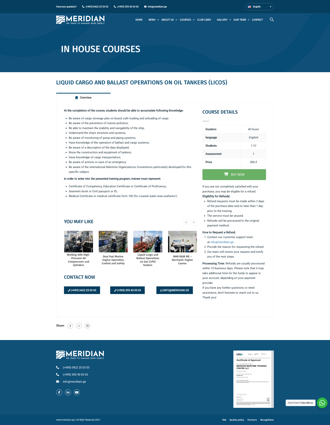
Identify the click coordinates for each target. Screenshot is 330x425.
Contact (257, 19)
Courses (185, 19)
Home (138, 19)
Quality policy (237, 420)
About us (168, 19)
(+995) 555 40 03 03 (128, 6)
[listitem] (234, 242)
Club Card (204, 19)
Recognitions (267, 420)
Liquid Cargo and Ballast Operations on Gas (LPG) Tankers (147, 260)
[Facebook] (70, 326)
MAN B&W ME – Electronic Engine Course (182, 260)
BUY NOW (237, 174)
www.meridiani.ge (65, 420)
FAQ (224, 420)
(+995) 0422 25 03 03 (97, 6)
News (152, 19)
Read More (78, 241)
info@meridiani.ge (157, 6)
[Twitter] (79, 326)
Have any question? (66, 6)
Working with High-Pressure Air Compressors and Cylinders (78, 260)
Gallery (222, 19)
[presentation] (186, 222)
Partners (252, 420)
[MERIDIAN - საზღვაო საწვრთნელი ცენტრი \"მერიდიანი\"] (80, 19)
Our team (240, 19)
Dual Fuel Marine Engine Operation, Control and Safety (113, 260)
